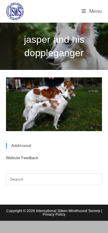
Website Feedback (22, 158)
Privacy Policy (54, 214)
